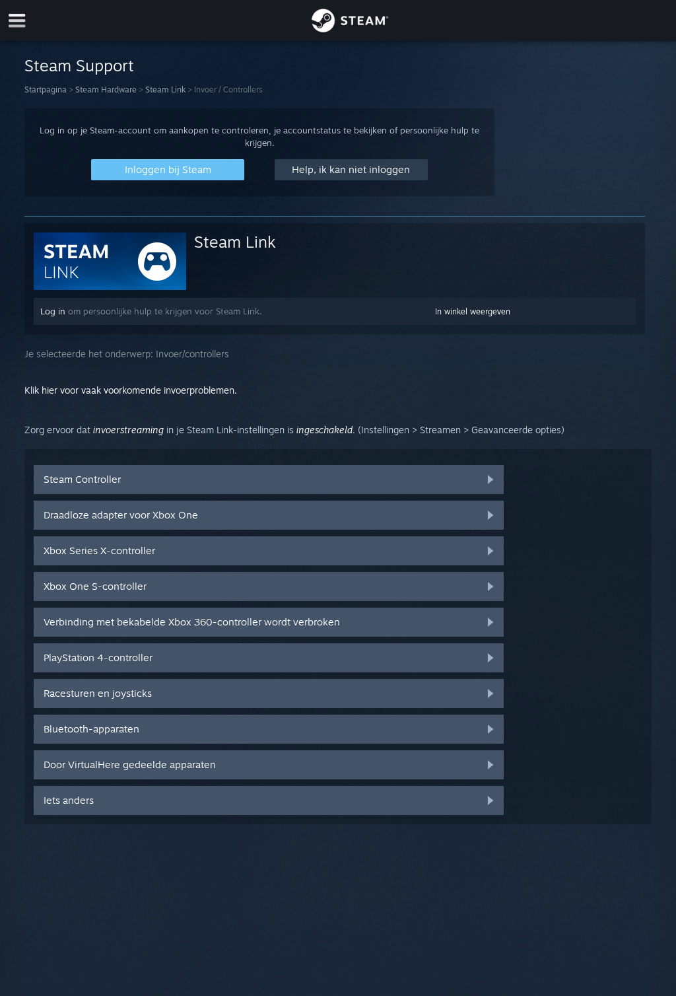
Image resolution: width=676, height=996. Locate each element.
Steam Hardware (106, 89)
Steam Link (165, 89)
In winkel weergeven (472, 311)
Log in (52, 311)
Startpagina (45, 89)
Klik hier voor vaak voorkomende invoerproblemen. (130, 390)
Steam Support (79, 65)
